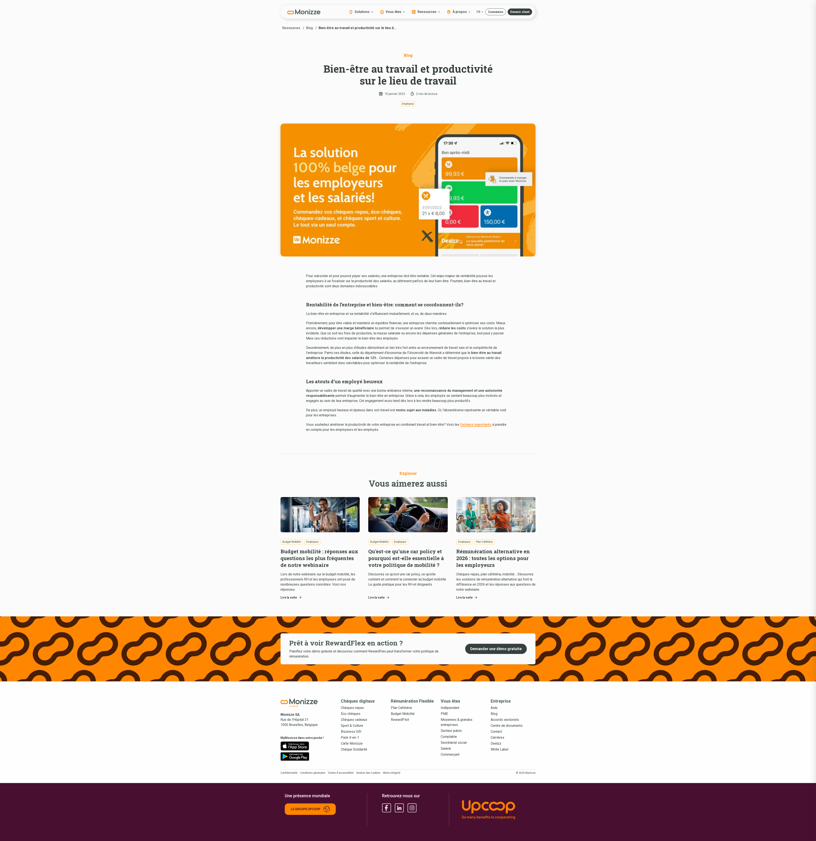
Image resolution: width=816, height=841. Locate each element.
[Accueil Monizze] (303, 703)
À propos (460, 12)
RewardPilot (400, 720)
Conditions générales (312, 772)
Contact (496, 732)
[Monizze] (303, 11)
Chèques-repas (352, 708)
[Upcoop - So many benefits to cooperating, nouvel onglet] (496, 809)
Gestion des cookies (368, 772)
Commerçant (450, 754)
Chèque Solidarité (354, 749)
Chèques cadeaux (354, 720)
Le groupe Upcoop (305, 809)
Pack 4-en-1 (350, 737)
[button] (495, 11)
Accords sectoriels (505, 720)
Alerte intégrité (391, 772)
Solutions (362, 12)
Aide (494, 708)
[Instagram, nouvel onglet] (412, 807)
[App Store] (294, 746)
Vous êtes (393, 12)
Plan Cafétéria (401, 708)
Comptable (449, 737)
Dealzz (496, 743)
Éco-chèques (350, 714)
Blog (494, 714)
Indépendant (450, 708)
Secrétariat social (454, 743)
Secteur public (451, 731)
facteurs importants (476, 425)
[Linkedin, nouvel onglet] (399, 807)
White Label (499, 749)
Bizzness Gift (351, 732)
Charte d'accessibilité (341, 772)
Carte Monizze (352, 743)
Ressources (427, 12)
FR (478, 12)
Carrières (497, 737)
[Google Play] (294, 756)
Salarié (446, 749)
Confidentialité (289, 772)
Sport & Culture (352, 726)
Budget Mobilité (403, 714)
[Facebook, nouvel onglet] (386, 807)
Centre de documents (507, 726)
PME (444, 714)
